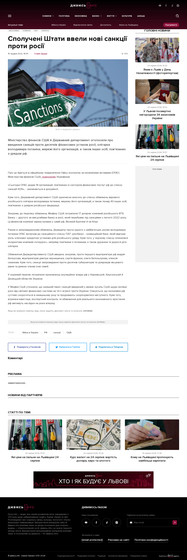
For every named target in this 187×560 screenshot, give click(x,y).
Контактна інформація (118, 556)
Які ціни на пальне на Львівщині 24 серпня (157, 158)
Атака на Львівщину (128, 25)
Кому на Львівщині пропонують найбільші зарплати (152, 458)
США (68, 333)
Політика (64, 16)
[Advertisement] (157, 215)
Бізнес (95, 16)
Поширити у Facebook (29, 347)
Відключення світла (82, 25)
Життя (110, 16)
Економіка (81, 16)
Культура (127, 16)
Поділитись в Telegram (110, 347)
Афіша (141, 16)
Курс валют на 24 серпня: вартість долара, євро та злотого (93, 458)
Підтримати (171, 25)
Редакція (102, 556)
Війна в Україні (59, 25)
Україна (45, 31)
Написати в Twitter (69, 347)
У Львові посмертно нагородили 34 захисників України (157, 114)
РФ (45, 333)
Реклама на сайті (118, 539)
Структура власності (66, 556)
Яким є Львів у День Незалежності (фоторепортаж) (157, 71)
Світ (36, 31)
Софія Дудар (40, 54)
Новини (46, 16)
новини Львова (27, 556)
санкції (56, 333)
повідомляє (48, 176)
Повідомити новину (138, 556)
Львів (141, 42)
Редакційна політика (86, 556)
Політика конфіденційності (151, 539)
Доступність (105, 25)
